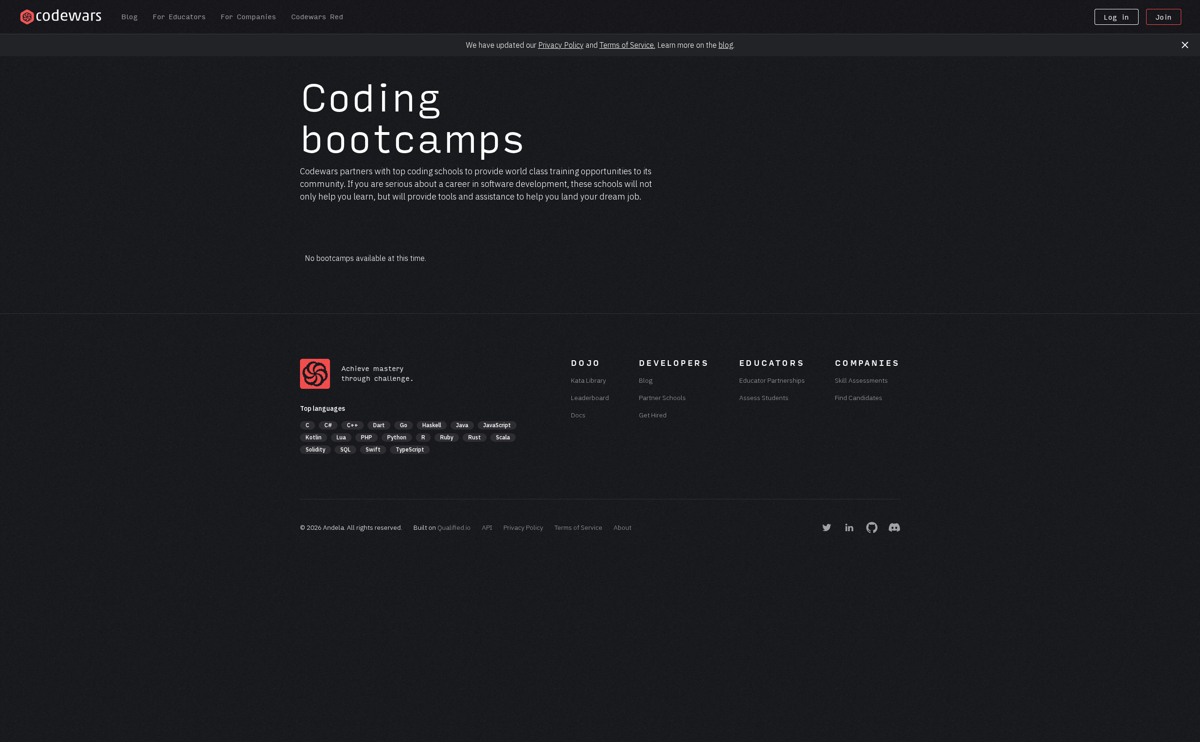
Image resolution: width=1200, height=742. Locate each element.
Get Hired (653, 415)
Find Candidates (858, 397)
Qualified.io (454, 527)
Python (396, 437)
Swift (373, 449)
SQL (345, 449)
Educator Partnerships (772, 380)
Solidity (315, 449)
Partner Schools (662, 397)
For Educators (179, 17)
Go (403, 425)
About (622, 527)
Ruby (446, 437)
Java (462, 425)
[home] (61, 16)
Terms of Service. (627, 45)
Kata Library (588, 380)
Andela (333, 527)
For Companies (248, 17)
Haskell (431, 425)
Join (1163, 18)
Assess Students (763, 397)
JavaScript (497, 425)
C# (328, 425)
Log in (1116, 18)
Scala (503, 437)
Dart (379, 425)
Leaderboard (590, 397)
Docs (578, 415)
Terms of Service (578, 527)
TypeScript (410, 449)
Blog (129, 17)
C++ (352, 425)
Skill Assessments (861, 380)
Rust (474, 437)
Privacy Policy (561, 45)
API (487, 527)
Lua (341, 437)
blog (726, 45)
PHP (366, 437)
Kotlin (314, 437)
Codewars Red (317, 17)
